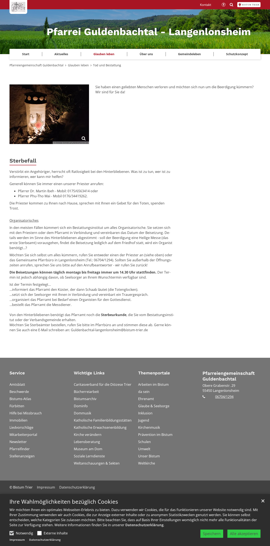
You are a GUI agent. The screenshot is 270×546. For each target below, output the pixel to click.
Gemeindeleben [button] (189, 54)
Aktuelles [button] (61, 54)
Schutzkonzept (237, 54)
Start (25, 54)
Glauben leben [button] (103, 54)
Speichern (212, 533)
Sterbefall (22, 161)
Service (17, 372)
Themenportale (154, 372)
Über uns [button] (146, 54)
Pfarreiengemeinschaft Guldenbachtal (36, 65)
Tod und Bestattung (107, 65)
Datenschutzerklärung (144, 525)
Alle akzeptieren (244, 533)
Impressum (17, 540)
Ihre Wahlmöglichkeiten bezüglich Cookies (63, 501)
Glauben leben (78, 65)
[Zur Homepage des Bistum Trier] (249, 4)
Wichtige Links (89, 372)
